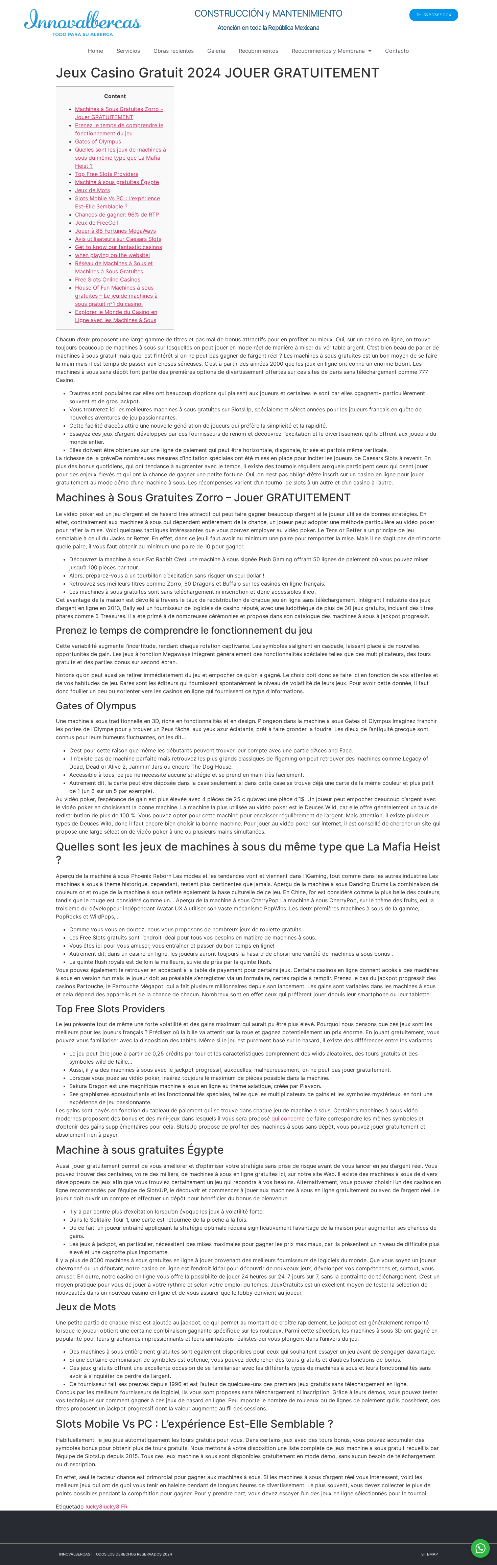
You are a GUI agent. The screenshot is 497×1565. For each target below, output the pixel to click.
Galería (216, 50)
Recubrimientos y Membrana (328, 50)
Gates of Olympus (98, 141)
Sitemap (429, 1554)
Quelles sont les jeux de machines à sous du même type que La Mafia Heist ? (120, 157)
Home (95, 50)
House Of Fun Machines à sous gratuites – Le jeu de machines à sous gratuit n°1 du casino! (116, 295)
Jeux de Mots (92, 190)
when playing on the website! (112, 255)
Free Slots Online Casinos (107, 279)
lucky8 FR (114, 1506)
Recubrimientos (258, 50)
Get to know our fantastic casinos (118, 247)
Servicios (128, 50)
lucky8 (94, 1506)
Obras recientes (173, 50)
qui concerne (288, 1118)
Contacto (397, 50)
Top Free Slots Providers (106, 174)
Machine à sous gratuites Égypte (117, 182)
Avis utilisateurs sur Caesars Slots (118, 238)
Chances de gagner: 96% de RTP (117, 214)
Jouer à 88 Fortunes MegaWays (115, 230)
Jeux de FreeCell (96, 222)
